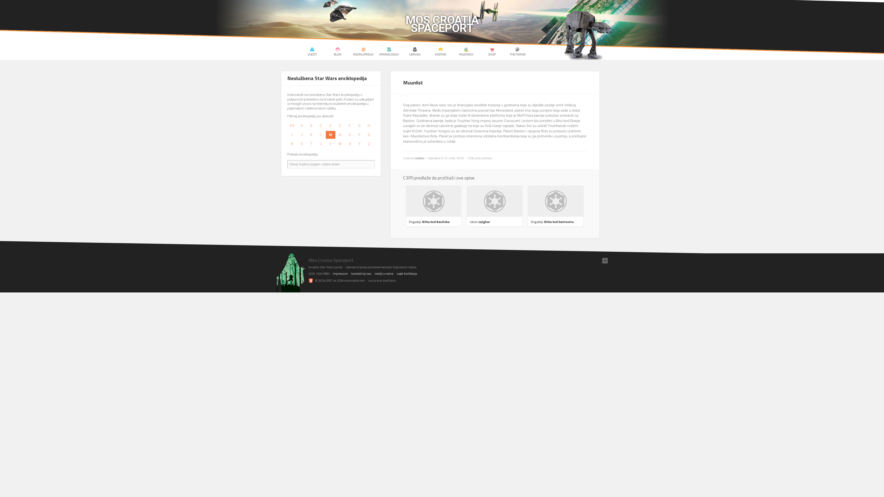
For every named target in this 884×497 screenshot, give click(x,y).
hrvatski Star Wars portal (442, 12)
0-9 (292, 125)
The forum (517, 50)
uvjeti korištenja (407, 273)
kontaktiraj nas (361, 273)
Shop (491, 50)
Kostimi (440, 50)
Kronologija (389, 50)
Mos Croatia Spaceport (442, 24)
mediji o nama (384, 273)
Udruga (414, 50)
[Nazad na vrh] (605, 260)
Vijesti (312, 50)
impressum (340, 273)
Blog (337, 50)
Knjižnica (466, 50)
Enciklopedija (363, 50)
